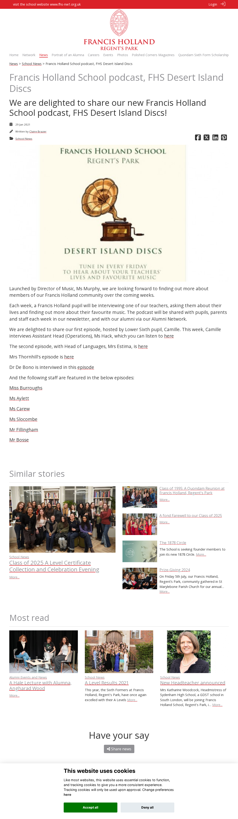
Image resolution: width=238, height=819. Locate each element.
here (169, 336)
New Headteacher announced (192, 683)
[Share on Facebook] (198, 138)
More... (14, 577)
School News (32, 63)
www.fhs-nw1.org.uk (65, 4)
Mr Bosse (19, 440)
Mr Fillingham (23, 429)
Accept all (90, 807)
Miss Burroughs (25, 388)
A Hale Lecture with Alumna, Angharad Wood (40, 685)
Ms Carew (19, 409)
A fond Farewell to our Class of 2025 (190, 515)
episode (85, 367)
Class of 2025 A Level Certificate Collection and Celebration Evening (54, 566)
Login (212, 4)
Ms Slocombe (23, 419)
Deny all (147, 807)
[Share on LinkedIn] (215, 138)
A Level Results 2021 (107, 683)
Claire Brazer (37, 131)
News (13, 63)
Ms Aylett (19, 398)
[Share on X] (206, 138)
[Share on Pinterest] (224, 138)
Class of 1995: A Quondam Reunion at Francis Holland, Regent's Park (192, 490)
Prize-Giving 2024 (174, 569)
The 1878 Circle (172, 542)
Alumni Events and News (28, 677)
